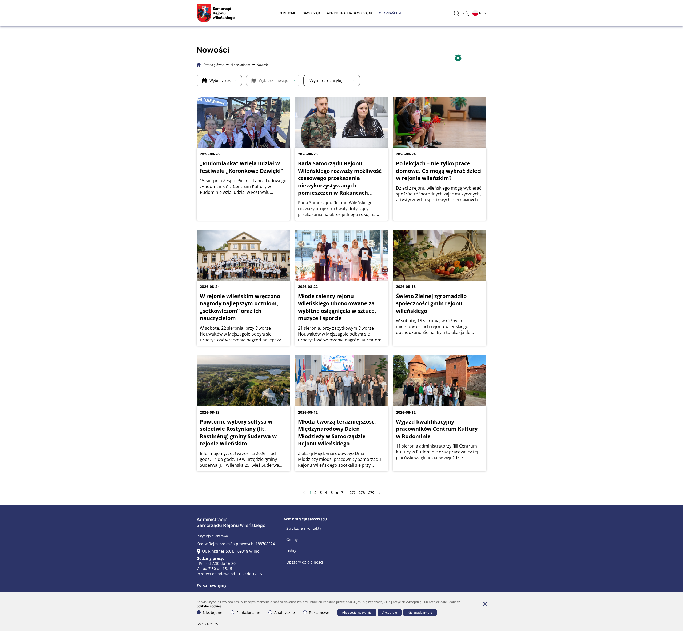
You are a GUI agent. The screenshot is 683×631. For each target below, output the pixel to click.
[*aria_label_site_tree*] (466, 13)
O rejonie (288, 13)
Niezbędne (212, 612)
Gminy (292, 539)
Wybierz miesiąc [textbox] (273, 80)
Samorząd (311, 13)
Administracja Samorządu (349, 13)
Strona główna (214, 65)
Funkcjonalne (248, 612)
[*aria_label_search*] (456, 13)
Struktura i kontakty (303, 528)
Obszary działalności (304, 562)
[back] (304, 492)
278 (362, 492)
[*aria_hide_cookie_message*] (485, 604)
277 (352, 492)
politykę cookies (209, 606)
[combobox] (219, 80)
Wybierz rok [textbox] (220, 80)
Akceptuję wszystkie (357, 612)
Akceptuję (389, 612)
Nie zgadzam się (420, 612)
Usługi (291, 550)
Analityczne (284, 612)
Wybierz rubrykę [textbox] (326, 80)
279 (371, 492)
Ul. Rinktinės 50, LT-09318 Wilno (230, 551)
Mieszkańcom (390, 13)
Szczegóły (205, 624)
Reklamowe (319, 612)
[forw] (380, 492)
